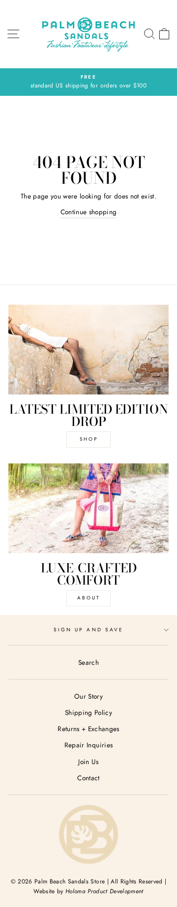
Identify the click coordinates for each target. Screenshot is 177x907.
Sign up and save (88, 629)
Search (88, 662)
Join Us (88, 761)
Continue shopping (88, 212)
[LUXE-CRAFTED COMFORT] (88, 508)
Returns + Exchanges (88, 729)
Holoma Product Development (104, 891)
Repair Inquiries (88, 745)
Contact (88, 778)
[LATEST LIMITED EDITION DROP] (88, 350)
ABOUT (88, 597)
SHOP (89, 439)
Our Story (88, 696)
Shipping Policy (88, 712)
